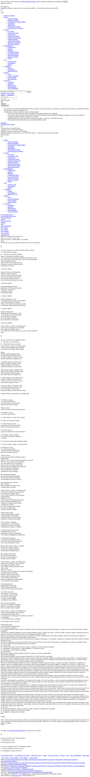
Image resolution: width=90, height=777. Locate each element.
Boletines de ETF (12, 71)
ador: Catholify (5, 233)
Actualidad (7, 66)
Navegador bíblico (13, 18)
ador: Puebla (4, 227)
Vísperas (3, 222)
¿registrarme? (10, 95)
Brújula (10, 58)
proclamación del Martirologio (17, 730)
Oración (6, 30)
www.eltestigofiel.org (24, 774)
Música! (10, 64)
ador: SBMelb (5, 231)
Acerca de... (7, 80)
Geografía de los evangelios (15, 28)
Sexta (6, 221)
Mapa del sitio (12, 85)
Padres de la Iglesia (13, 55)
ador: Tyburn (4, 229)
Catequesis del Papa (13, 52)
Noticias (10, 68)
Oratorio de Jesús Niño (14, 38)
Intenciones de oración (14, 42)
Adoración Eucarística (14, 41)
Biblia (6, 17)
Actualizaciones (12, 87)
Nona (9, 221)
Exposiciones (11, 63)
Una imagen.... (12, 69)
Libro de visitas (12, 77)
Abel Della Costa (16, 775)
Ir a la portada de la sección (8, 216)
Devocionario (11, 34)
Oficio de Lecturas (6, 218)
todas (2, 224)
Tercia (2, 221)
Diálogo (6, 72)
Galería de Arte (12, 61)
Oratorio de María (13, 39)
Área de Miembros (13, 88)
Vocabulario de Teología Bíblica (17, 22)
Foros (9, 74)
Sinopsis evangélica (13, 20)
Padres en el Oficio (13, 57)
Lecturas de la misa (13, 33)
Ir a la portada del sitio (7, 214)
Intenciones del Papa (13, 44)
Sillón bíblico (11, 25)
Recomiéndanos (12, 79)
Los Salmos (11, 23)
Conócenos (11, 82)
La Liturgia (11, 31)
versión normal (5, 234)
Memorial (10, 84)
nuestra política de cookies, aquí (30, 1)
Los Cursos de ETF (13, 53)
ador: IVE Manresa (6, 226)
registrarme (4, 123)
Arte (5, 60)
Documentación (8, 45)
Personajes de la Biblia (14, 26)
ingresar (3, 95)
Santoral (10, 49)
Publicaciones (11, 47)
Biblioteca (10, 50)
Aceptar (65, 1)
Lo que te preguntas (13, 76)
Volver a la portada (9, 15)
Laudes (3, 219)
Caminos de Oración (13, 36)
